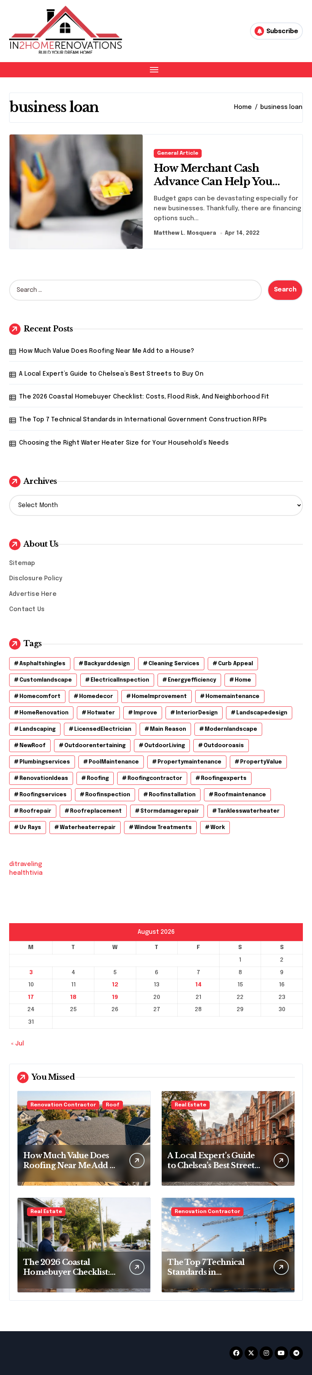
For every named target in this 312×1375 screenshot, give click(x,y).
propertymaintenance (189, 762)
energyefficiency (192, 680)
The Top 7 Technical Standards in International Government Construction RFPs (143, 419)
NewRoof (32, 745)
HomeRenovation (43, 713)
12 (115, 985)
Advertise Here (33, 594)
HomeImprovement (159, 696)
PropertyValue (261, 762)
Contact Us (27, 609)
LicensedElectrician (102, 729)
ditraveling (25, 864)
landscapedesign (261, 713)
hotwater (101, 713)
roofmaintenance (240, 794)
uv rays (30, 827)
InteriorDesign (197, 713)
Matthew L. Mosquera (185, 233)
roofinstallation (172, 794)
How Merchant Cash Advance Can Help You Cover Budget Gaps (213, 181)
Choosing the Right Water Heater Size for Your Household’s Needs (124, 443)
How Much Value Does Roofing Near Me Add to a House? (106, 351)
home (243, 680)
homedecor (96, 696)
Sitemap (22, 563)
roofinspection (107, 794)
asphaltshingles (42, 663)
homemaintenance (232, 696)
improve (145, 713)
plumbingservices (44, 762)
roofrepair (35, 811)
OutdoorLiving (164, 745)
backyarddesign (107, 663)
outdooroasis (224, 745)
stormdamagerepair (169, 811)
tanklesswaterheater (249, 811)
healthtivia (26, 873)
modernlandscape (231, 729)
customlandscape (45, 680)
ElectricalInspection (120, 680)
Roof (112, 1105)
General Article (177, 153)
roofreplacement (96, 811)
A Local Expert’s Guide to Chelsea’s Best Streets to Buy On (111, 374)
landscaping (37, 729)
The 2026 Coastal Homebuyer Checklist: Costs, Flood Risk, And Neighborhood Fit (144, 397)
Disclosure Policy (35, 578)
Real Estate (190, 1105)
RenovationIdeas (43, 778)
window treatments (163, 827)
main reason (168, 729)
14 (198, 985)
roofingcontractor (154, 778)
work (217, 827)
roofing (98, 778)
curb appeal (235, 663)
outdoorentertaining (95, 745)
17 (31, 997)
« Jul (17, 1043)
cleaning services (173, 663)
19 (115, 997)
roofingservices (43, 794)
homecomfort (39, 696)
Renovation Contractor (63, 1105)
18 (73, 997)
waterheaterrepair (88, 827)
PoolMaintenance (114, 762)
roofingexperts (224, 778)
